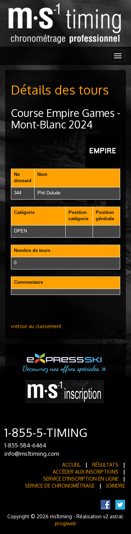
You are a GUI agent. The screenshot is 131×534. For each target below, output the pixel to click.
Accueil (71, 465)
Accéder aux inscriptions (85, 472)
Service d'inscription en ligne (80, 479)
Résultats (105, 465)
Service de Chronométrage (60, 486)
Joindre (115, 486)
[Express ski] (64, 362)
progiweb (65, 523)
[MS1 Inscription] (65, 391)
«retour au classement (36, 326)
